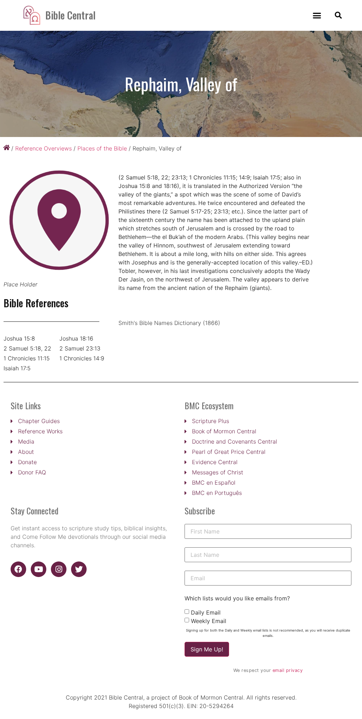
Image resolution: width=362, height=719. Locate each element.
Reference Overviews (43, 148)
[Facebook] (18, 569)
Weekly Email (208, 621)
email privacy (288, 670)
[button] (317, 15)
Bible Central (70, 15)
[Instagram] (58, 569)
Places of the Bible (102, 148)
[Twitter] (79, 569)
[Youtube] (38, 569)
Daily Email (206, 612)
